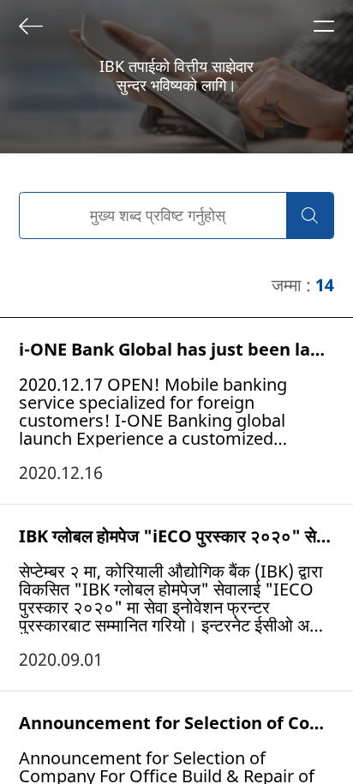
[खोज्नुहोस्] (309, 215)
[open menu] (324, 26)
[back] (31, 26)
